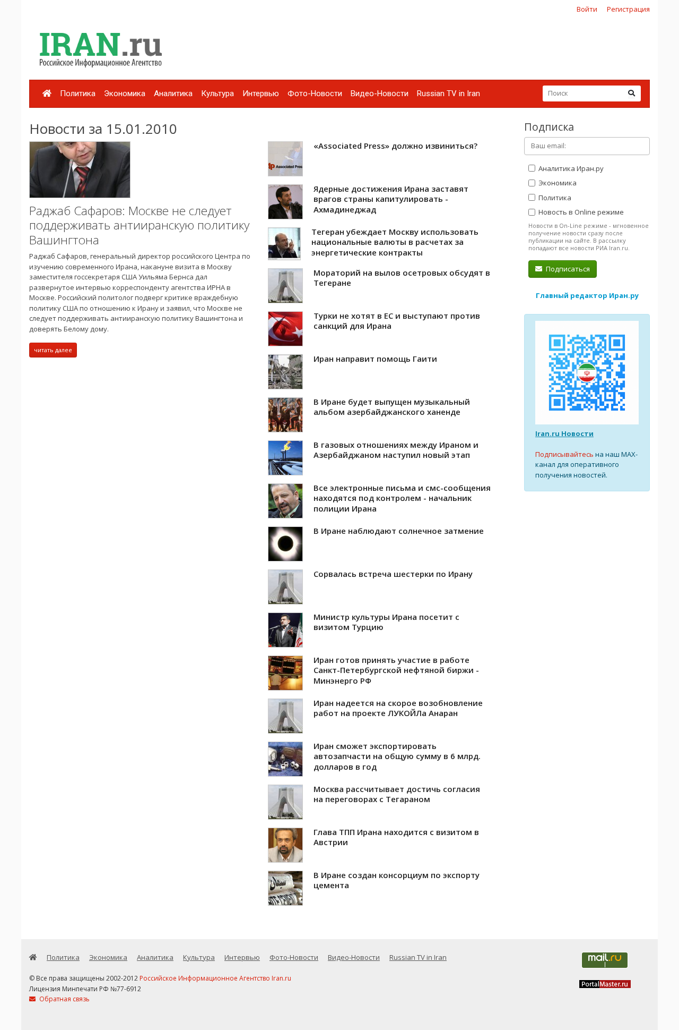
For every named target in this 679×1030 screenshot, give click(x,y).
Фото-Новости (315, 93)
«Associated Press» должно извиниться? (395, 145)
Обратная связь (64, 998)
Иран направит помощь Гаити (375, 358)
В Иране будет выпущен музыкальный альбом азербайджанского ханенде (392, 407)
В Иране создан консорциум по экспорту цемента (397, 880)
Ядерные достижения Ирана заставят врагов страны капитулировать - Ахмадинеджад (391, 199)
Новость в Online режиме (580, 212)
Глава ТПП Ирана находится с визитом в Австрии (396, 837)
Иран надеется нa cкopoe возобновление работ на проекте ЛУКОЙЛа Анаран (398, 708)
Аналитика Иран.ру (570, 168)
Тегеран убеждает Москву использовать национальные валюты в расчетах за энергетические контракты (394, 242)
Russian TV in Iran (448, 93)
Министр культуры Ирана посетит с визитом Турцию (386, 622)
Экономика (124, 93)
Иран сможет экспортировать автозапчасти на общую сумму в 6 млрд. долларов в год (397, 756)
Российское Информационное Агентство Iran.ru (215, 978)
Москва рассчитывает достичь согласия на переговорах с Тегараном (397, 794)
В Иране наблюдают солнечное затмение (399, 530)
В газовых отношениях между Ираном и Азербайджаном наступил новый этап (396, 450)
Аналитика (173, 93)
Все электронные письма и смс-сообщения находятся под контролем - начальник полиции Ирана (402, 498)
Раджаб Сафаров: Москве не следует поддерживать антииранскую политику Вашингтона (139, 225)
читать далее (53, 350)
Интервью (260, 93)
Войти (587, 9)
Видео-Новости (379, 93)
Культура (217, 93)
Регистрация (628, 9)
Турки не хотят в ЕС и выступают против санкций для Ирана (397, 320)
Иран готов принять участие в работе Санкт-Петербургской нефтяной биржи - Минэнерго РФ (396, 670)
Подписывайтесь (564, 454)
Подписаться (567, 269)
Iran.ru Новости (564, 433)
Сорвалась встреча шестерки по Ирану (393, 573)
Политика (77, 93)
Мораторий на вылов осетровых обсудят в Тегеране (402, 277)
